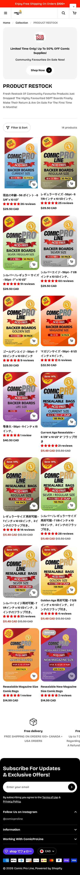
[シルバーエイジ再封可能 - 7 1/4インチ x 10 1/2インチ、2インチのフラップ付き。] (21, 571)
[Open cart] (74, 13)
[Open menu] (5, 13)
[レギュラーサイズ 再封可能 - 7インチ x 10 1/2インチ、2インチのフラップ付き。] (21, 484)
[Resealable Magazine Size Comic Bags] (21, 654)
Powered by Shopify (48, 868)
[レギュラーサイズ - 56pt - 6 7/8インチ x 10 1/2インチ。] (59, 162)
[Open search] (63, 13)
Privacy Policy (12, 801)
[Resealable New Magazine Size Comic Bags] (59, 654)
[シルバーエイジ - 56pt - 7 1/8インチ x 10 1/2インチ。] (59, 241)
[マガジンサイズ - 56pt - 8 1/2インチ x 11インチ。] (59, 321)
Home (6, 22)
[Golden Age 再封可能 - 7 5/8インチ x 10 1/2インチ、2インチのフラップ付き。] (59, 570)
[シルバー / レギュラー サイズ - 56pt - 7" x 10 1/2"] (21, 243)
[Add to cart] (33, 184)
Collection (22, 22)
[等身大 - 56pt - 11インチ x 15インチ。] (21, 396)
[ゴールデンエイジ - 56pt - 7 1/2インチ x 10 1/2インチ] (21, 321)
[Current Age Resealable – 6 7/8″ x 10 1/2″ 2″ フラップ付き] (59, 399)
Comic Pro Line (24, 868)
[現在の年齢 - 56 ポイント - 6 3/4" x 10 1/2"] (21, 163)
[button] (11, 204)
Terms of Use (50, 797)
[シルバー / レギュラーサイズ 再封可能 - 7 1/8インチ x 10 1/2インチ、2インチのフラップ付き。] (59, 484)
